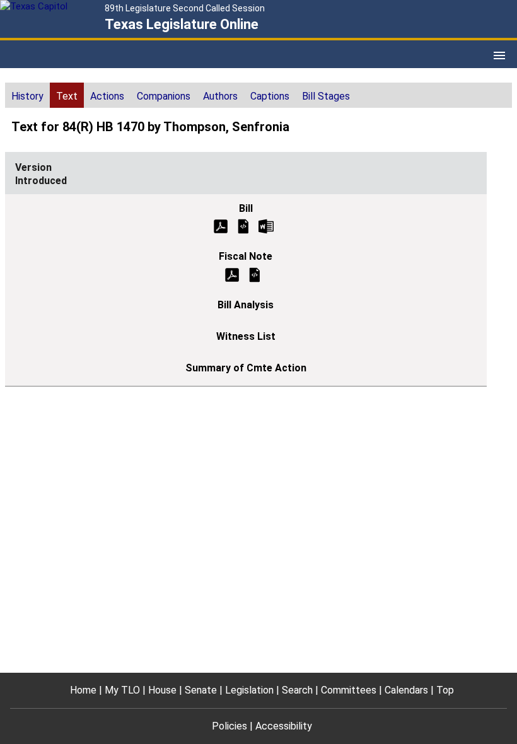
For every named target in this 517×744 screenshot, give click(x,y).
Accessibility (283, 726)
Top (445, 690)
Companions (163, 96)
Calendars (406, 690)
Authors (220, 96)
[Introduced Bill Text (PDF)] (220, 225)
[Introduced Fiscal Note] (254, 274)
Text (67, 96)
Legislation (249, 690)
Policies (229, 726)
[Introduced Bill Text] (243, 225)
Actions (107, 96)
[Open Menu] (499, 55)
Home (83, 690)
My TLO (122, 690)
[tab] (27, 95)
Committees (348, 690)
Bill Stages (326, 96)
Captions (269, 96)
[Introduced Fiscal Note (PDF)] (232, 274)
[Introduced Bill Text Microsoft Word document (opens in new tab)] (266, 225)
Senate (201, 690)
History (27, 96)
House (162, 690)
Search (297, 690)
